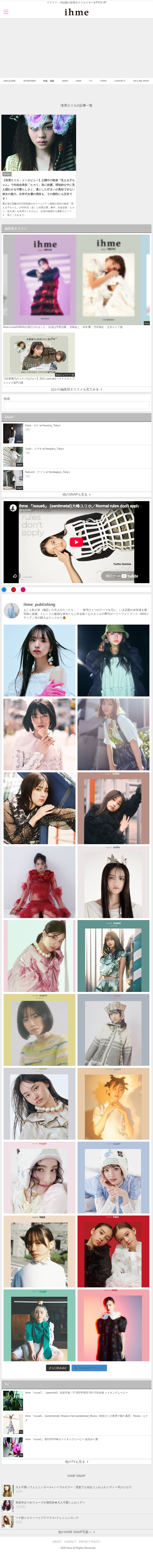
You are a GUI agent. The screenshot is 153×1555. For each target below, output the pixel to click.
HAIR (78, 81)
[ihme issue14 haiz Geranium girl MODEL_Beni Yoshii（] (113, 1325)
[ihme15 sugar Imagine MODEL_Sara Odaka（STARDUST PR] (40, 1178)
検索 (7, 398)
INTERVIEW (29, 81)
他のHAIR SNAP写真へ (75, 1531)
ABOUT (57, 1541)
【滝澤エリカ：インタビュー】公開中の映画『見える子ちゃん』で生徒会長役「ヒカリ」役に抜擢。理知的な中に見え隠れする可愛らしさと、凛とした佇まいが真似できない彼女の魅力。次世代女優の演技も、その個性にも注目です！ (38, 189)
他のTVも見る (75, 1461)
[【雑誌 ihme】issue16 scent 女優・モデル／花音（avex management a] (113, 1104)
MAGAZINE (10, 81)
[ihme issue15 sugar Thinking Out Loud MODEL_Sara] (113, 1178)
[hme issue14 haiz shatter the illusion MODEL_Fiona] (113, 1251)
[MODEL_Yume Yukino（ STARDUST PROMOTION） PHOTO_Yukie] (113, 882)
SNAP (65, 81)
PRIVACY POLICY (89, 1541)
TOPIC (103, 81)
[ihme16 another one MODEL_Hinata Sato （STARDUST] (113, 1030)
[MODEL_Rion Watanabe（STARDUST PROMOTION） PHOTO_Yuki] (40, 882)
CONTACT (120, 81)
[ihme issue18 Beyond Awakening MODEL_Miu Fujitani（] (113, 660)
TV (90, 81)
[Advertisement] (76, 48)
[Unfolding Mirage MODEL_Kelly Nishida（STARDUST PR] (40, 734)
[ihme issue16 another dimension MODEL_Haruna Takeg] (40, 956)
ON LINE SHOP (141, 81)
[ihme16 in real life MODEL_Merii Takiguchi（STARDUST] (113, 956)
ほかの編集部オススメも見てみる (75, 389)
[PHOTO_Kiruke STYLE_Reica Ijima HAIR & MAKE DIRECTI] (40, 808)
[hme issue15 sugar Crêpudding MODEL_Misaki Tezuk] (40, 1325)
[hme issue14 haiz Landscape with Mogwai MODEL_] (40, 1251)
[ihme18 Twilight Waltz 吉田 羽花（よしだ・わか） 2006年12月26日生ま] (113, 734)
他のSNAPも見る (75, 494)
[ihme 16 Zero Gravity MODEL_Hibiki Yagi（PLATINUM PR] (40, 1104)
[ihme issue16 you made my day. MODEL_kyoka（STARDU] (40, 1030)
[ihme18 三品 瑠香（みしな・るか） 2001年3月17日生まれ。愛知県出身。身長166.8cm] (40, 660)
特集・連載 (48, 81)
